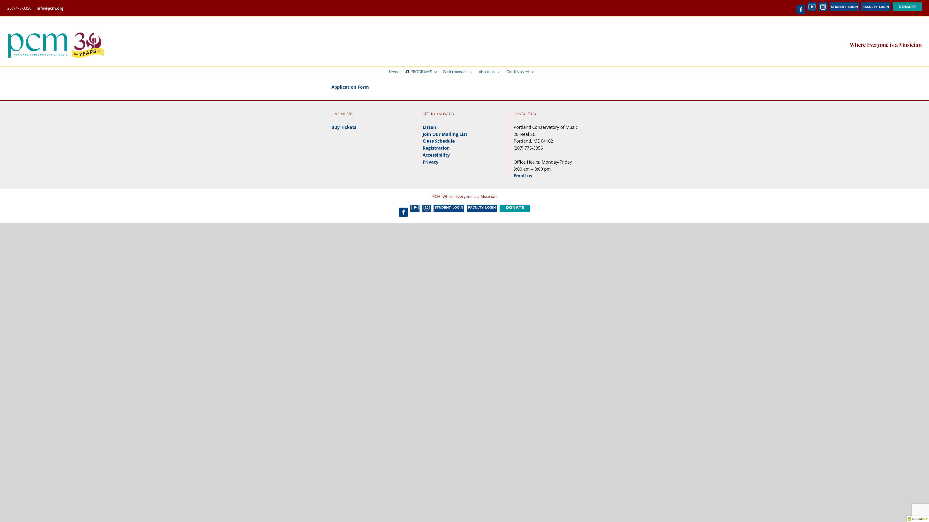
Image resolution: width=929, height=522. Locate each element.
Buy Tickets (343, 127)
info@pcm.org (50, 8)
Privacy (430, 162)
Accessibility (436, 155)
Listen (429, 127)
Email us (523, 176)
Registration (436, 148)
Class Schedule (439, 141)
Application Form (350, 87)
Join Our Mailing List (445, 134)
